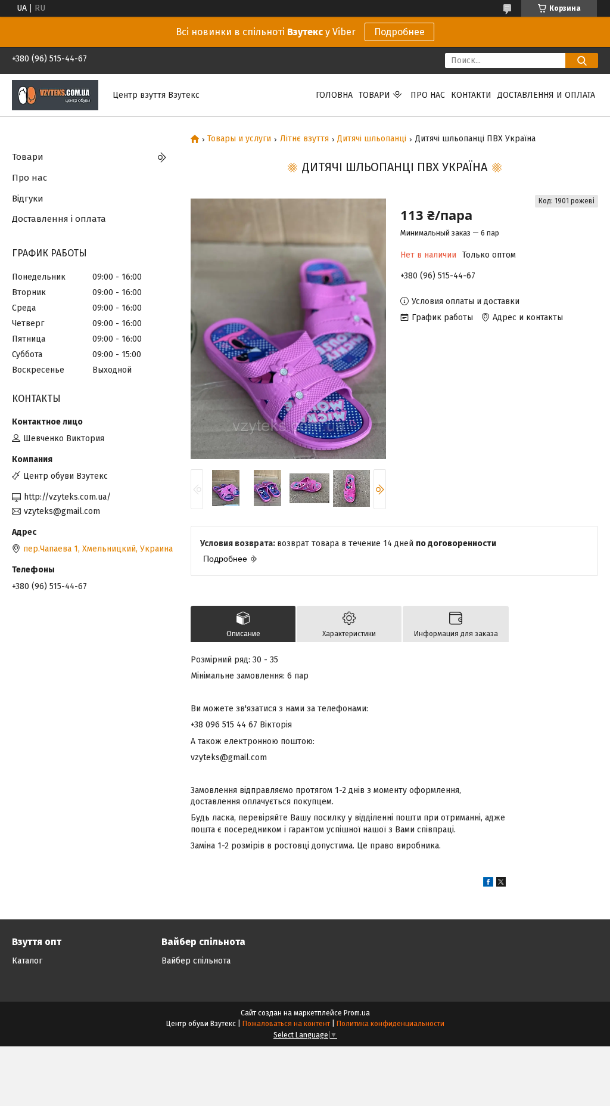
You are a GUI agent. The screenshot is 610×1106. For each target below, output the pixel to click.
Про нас (427, 95)
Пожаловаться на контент (286, 1024)
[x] (501, 884)
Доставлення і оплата (59, 218)
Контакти (471, 95)
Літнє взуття (304, 139)
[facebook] (488, 884)
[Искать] (581, 60)
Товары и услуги (239, 139)
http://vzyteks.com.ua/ (67, 497)
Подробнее (399, 32)
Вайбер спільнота (196, 961)
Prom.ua (357, 1013)
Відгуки (27, 198)
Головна (334, 95)
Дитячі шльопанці (371, 139)
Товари (374, 95)
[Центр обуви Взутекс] (55, 94)
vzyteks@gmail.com (62, 511)
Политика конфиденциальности (390, 1024)
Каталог (27, 961)
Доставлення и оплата (546, 95)
